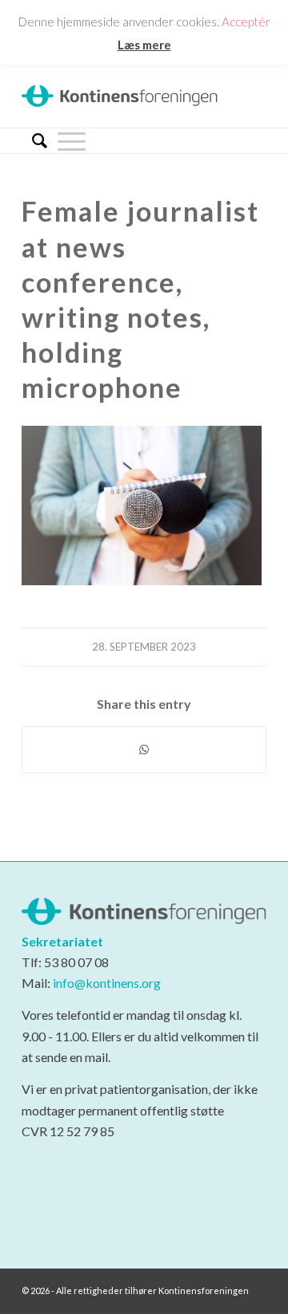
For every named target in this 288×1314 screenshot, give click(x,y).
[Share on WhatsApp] (144, 749)
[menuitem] (34, 140)
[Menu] (71, 140)
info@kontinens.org (105, 982)
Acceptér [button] (246, 21)
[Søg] (34, 140)
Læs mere (144, 44)
